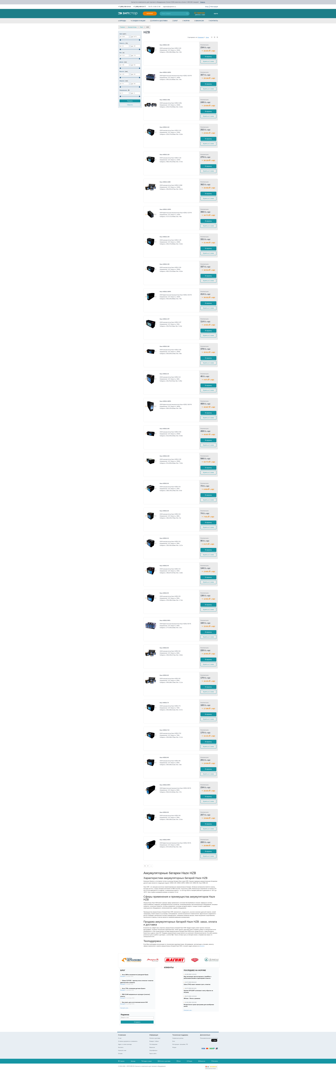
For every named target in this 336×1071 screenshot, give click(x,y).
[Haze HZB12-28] (151, 516)
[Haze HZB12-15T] (151, 324)
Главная (122, 1061)
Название (201, 37)
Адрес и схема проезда (125, 1044)
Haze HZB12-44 (164, 565)
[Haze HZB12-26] (151, 488)
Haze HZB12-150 (164, 264)
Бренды (123, 21)
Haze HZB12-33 (164, 538)
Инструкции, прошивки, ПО (180, 1044)
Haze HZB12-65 (164, 675)
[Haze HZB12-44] (151, 571)
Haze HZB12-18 (164, 373)
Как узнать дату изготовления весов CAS (135, 1002)
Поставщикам (153, 1044)
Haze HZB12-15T (164, 319)
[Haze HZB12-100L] (151, 105)
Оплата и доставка (159, 21)
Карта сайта (152, 1053)
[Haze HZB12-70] (151, 708)
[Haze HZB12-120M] (151, 187)
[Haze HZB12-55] (151, 598)
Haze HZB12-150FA (165, 291)
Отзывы (120, 1053)
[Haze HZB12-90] (151, 817)
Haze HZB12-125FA (165, 209)
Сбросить (130, 105)
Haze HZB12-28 (164, 511)
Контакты (214, 21)
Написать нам (122, 1050)
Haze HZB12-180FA (165, 401)
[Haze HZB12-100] (151, 50)
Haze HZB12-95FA (165, 839)
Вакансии (200, 21)
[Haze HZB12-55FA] (151, 625)
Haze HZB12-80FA (165, 785)
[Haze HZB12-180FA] (151, 406)
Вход (206, 6)
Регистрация (214, 6)
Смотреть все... (124, 1008)
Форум (186, 21)
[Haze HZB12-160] (151, 351)
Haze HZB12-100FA (165, 72)
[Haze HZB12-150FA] (151, 297)
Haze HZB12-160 (164, 346)
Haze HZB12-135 (164, 236)
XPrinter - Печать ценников (192, 998)
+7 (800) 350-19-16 (124, 6)
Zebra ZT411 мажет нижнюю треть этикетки (197, 984)
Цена (207, 37)
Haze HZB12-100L (165, 99)
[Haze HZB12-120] (151, 160)
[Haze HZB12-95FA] (151, 845)
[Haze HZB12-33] (151, 543)
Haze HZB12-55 (164, 593)
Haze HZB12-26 (164, 483)
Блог (176, 21)
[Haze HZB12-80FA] (151, 790)
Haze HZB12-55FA (165, 620)
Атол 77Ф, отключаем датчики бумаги (133, 988)
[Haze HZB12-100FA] (151, 77)
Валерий (122, 976)
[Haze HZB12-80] (151, 762)
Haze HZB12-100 (164, 45)
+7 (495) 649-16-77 (139, 6)
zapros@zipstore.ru (169, 6)
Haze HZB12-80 (164, 757)
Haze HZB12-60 (164, 648)
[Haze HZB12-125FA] (151, 214)
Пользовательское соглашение (209, 1038)
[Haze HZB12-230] (151, 461)
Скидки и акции (138, 21)
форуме (202, 946)
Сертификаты (153, 1050)
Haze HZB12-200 (164, 428)
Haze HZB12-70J (164, 730)
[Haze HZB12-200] (151, 434)
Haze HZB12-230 (164, 456)
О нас (119, 1038)
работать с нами (199, 13)
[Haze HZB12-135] (151, 242)
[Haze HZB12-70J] (151, 735)
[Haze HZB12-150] (151, 269)
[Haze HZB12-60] (151, 653)
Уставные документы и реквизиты (127, 1041)
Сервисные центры (177, 1038)
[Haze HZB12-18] (151, 379)
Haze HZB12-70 (164, 702)
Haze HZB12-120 (164, 154)
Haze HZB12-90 (164, 812)
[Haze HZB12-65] (151, 680)
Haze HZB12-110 (164, 127)
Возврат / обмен (154, 1041)
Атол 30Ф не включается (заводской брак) (135, 974)
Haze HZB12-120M (165, 182)
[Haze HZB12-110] (151, 132)
